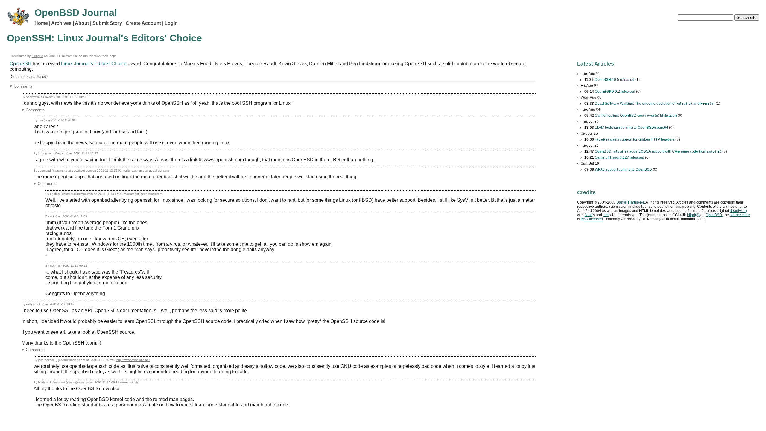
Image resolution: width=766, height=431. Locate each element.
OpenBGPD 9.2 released (615, 91)
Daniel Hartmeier (630, 202)
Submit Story (107, 23)
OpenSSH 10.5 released (614, 80)
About (82, 23)
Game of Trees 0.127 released (619, 157)
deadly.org (738, 211)
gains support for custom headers (634, 139)
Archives (61, 23)
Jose (588, 215)
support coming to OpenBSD (623, 169)
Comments (23, 86)
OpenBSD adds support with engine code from (658, 151)
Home (41, 23)
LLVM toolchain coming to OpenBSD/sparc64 (631, 127)
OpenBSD (714, 215)
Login (171, 23)
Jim (606, 215)
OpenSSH (20, 63)
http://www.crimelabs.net (133, 360)
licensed (592, 219)
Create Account (143, 23)
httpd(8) (693, 215)
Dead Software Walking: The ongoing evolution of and (655, 103)
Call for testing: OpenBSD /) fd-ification (636, 115)
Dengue (37, 56)
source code (740, 215)
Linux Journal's (77, 63)
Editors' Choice (110, 63)
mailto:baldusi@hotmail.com (143, 193)
